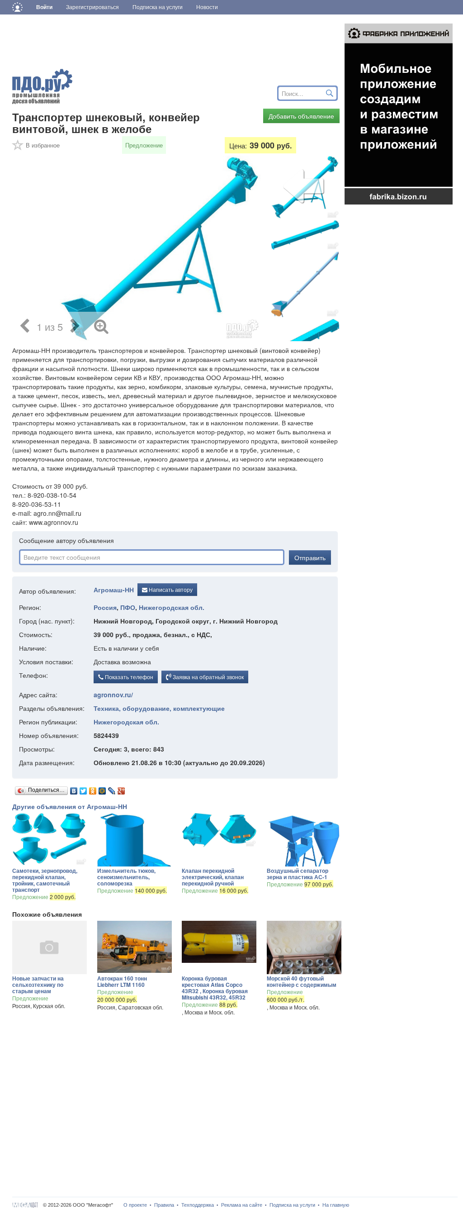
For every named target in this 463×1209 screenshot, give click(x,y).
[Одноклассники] (93, 788)
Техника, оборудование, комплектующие (159, 708)
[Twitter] (83, 788)
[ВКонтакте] (74, 788)
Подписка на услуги (292, 1205)
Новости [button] (207, 7)
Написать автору (170, 589)
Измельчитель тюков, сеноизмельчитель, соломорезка (126, 876)
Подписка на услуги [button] (157, 7)
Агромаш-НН (114, 590)
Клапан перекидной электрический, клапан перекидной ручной (213, 876)
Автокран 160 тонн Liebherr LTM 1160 (122, 981)
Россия (105, 607)
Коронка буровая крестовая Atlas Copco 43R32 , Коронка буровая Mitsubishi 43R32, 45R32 (215, 987)
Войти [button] (44, 7)
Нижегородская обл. (171, 607)
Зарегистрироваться (92, 7)
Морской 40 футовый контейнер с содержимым (301, 981)
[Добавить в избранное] (18, 147)
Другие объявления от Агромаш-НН (69, 806)
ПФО (127, 607)
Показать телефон (128, 677)
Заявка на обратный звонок (207, 677)
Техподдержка (197, 1205)
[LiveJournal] (112, 788)
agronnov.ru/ (113, 694)
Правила (164, 1205)
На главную (335, 1205)
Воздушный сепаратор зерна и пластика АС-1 (297, 873)
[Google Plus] (121, 788)
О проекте (135, 1205)
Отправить (310, 557)
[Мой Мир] (102, 788)
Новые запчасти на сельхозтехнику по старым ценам (38, 984)
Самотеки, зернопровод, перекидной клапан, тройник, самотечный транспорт (44, 880)
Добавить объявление (301, 115)
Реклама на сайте (241, 1205)
